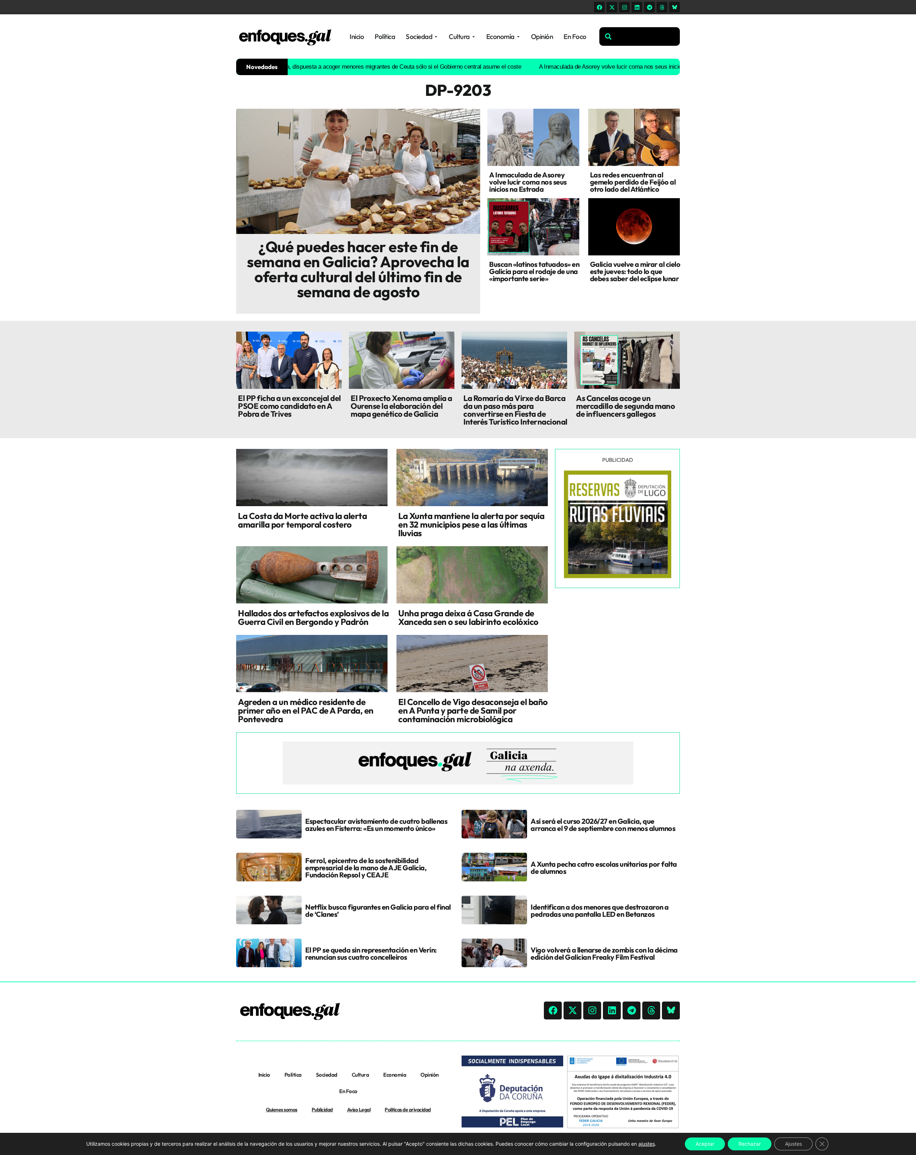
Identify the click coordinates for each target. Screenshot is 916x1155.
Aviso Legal (359, 1109)
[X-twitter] (611, 7)
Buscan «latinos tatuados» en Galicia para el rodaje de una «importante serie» (534, 271)
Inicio (264, 1074)
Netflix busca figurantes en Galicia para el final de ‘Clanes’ (378, 910)
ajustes (646, 1144)
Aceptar (705, 1144)
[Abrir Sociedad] (436, 36)
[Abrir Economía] (518, 36)
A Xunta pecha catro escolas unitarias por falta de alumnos (604, 868)
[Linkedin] (637, 7)
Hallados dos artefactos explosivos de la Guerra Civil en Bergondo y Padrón (313, 617)
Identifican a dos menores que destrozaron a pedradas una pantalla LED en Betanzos (600, 910)
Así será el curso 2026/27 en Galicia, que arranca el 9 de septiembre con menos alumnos (603, 825)
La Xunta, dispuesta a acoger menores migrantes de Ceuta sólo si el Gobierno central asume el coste (355, 66)
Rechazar (750, 1144)
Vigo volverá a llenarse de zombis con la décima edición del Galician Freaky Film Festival (604, 953)
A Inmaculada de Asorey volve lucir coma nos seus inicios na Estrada (587, 66)
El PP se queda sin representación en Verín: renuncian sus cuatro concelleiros (371, 953)
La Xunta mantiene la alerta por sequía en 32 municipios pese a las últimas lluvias (471, 524)
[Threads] (662, 7)
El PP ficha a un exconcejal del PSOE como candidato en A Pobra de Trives (289, 406)
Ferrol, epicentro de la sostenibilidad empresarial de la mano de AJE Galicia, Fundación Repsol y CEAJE (366, 867)
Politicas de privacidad (408, 1109)
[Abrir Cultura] (474, 36)
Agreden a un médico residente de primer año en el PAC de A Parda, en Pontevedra (306, 710)
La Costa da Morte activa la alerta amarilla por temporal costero (302, 520)
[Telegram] (649, 7)
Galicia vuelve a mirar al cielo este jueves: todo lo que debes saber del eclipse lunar (635, 271)
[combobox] (639, 36)
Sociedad (326, 1074)
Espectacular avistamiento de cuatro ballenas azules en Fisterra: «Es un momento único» (376, 825)
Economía (394, 1074)
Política (293, 1074)
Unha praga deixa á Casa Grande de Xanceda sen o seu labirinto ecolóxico (468, 617)
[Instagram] (624, 7)
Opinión (429, 1074)
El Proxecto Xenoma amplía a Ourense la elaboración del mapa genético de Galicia (401, 406)
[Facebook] (599, 7)
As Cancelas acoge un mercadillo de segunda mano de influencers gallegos (625, 406)
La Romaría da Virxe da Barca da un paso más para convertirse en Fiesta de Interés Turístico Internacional (515, 410)
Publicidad (322, 1109)
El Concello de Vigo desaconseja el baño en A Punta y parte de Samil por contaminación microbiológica (473, 710)
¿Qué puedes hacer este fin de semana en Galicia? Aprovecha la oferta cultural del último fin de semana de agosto (358, 269)
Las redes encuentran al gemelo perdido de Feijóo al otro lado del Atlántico (633, 182)
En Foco (348, 1091)
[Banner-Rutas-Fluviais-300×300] (617, 576)
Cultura (360, 1074)
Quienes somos (281, 1109)
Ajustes (793, 1144)
